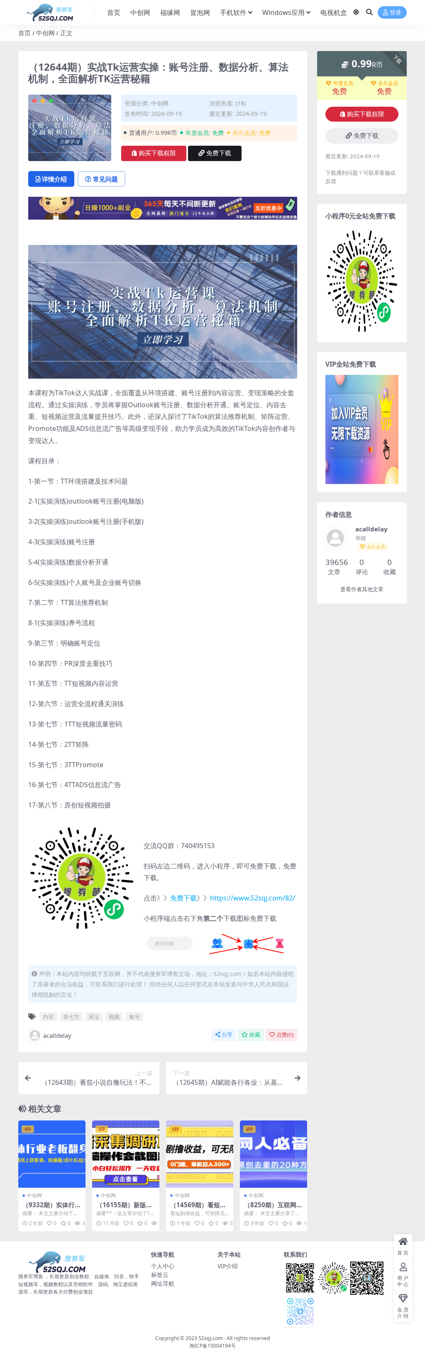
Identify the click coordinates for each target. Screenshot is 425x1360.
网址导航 (162, 1283)
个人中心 (162, 1266)
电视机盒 (333, 12)
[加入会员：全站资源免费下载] (162, 211)
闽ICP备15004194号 (213, 1345)
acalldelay (57, 1035)
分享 (227, 1035)
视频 (114, 1016)
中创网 (140, 12)
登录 (395, 13)
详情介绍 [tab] (54, 179)
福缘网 (170, 12)
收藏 (254, 1035)
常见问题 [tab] (105, 179)
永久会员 (388, 83)
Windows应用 (283, 12)
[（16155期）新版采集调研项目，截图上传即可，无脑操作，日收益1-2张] (125, 1154)
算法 (93, 1016)
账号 (134, 1016)
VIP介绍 (227, 1266)
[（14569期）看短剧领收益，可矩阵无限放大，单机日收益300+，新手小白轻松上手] (199, 1154)
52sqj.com (210, 1338)
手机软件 (233, 12)
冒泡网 (200, 12)
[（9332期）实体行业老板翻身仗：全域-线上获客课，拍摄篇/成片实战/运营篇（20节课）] (51, 1154)
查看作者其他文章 (361, 589)
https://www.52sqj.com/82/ (252, 898)
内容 (48, 1016)
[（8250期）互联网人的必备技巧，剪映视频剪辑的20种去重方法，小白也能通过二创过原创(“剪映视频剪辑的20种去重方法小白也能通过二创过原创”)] (273, 1154)
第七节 (71, 1016)
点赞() (284, 1035)
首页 (113, 12)
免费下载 (218, 153)
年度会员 (343, 83)
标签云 (160, 1275)
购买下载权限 (157, 153)
